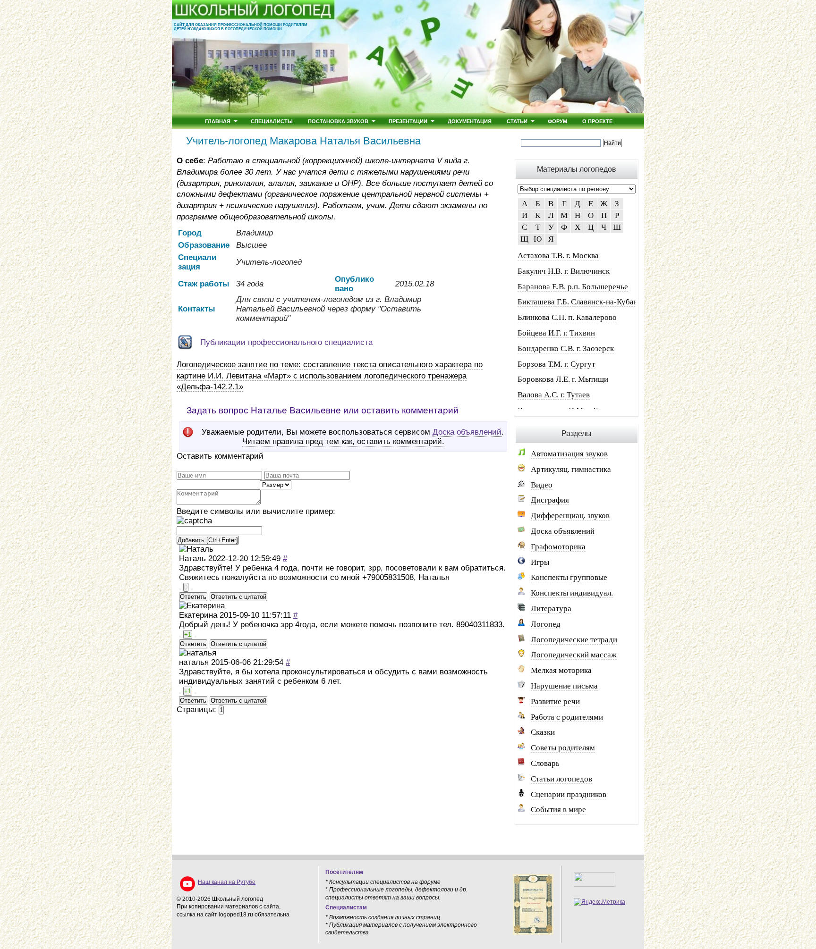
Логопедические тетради (574, 639)
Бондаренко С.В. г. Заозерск (566, 348)
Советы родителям (563, 747)
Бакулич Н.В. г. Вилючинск (564, 271)
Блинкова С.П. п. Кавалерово (567, 317)
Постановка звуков (338, 121)
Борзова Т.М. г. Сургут (556, 364)
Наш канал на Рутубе (226, 882)
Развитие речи (555, 701)
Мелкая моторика (561, 670)
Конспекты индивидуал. (572, 592)
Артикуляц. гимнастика (571, 469)
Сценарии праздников (568, 794)
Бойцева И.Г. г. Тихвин (556, 332)
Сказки (543, 732)
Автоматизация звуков (569, 453)
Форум (557, 121)
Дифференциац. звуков (570, 515)
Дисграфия (550, 499)
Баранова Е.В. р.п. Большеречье (573, 286)
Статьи (517, 121)
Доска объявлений (467, 432)
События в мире (558, 809)
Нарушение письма (564, 685)
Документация (470, 121)
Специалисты (272, 121)
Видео (541, 484)
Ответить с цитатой (238, 596)
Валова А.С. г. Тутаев (554, 394)
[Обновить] (194, 521)
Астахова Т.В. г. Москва (558, 255)
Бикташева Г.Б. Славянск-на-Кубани (580, 301)
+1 (187, 634)
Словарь (545, 763)
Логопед (546, 624)
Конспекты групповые (569, 577)
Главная (217, 121)
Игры (540, 562)
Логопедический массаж (574, 654)
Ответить (193, 596)
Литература (551, 608)
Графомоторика (558, 546)
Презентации (408, 121)
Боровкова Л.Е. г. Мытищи (563, 379)
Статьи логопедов (561, 778)
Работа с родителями (567, 717)
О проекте (597, 121)
